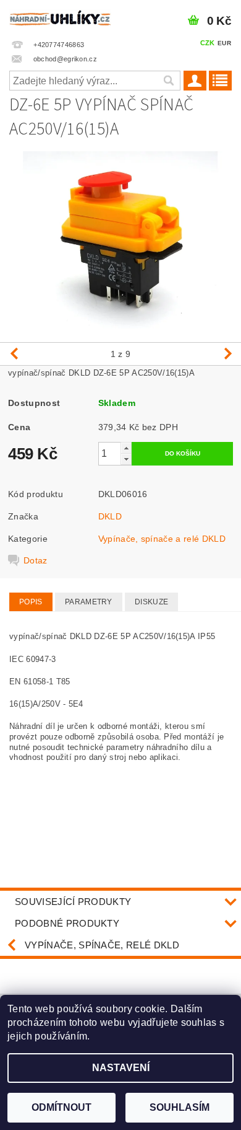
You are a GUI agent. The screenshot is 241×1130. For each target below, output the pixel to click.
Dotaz (35, 560)
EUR (224, 43)
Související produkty (73, 901)
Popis (31, 602)
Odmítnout (61, 1107)
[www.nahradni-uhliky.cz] (60, 16)
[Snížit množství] (126, 459)
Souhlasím (179, 1107)
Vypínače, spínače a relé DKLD (162, 539)
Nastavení (121, 1067)
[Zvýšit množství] (126, 448)
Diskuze (151, 602)
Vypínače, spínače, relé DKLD (102, 945)
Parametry (88, 602)
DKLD (110, 516)
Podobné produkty (67, 923)
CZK (207, 42)
